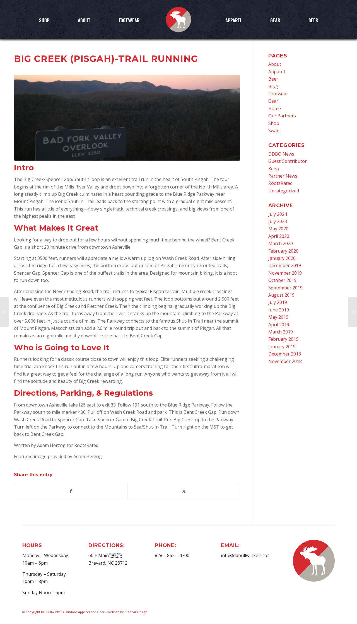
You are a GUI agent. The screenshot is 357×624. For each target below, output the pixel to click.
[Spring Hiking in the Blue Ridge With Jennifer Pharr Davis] (4, 312)
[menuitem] (44, 20)
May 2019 (278, 317)
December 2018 (284, 354)
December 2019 (284, 265)
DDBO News (281, 154)
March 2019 (280, 332)
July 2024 (277, 214)
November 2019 (285, 273)
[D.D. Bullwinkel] (178, 19)
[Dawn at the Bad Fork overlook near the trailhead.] (127, 118)
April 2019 (278, 324)
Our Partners (282, 116)
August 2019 (281, 295)
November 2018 (285, 361)
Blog (273, 86)
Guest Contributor (287, 161)
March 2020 (280, 243)
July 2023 (277, 221)
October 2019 (282, 280)
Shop (273, 123)
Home (274, 108)
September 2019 (285, 288)
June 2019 (278, 310)
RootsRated (280, 183)
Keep (273, 169)
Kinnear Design (136, 612)
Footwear (278, 94)
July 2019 (277, 302)
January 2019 (282, 347)
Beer (273, 79)
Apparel (276, 72)
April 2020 (278, 236)
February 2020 (283, 251)
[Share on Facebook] (70, 491)
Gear (273, 101)
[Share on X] (183, 491)
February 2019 (283, 339)
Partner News (282, 176)
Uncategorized (283, 191)
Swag (273, 130)
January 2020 (282, 258)
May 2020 (278, 229)
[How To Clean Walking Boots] (352, 312)
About (274, 64)
